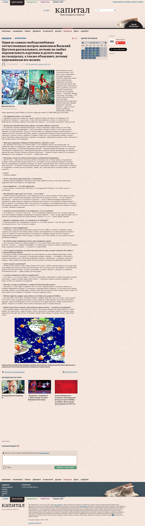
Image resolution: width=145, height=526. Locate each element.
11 (98, 50)
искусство (8, 372)
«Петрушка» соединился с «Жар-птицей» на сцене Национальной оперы (38, 398)
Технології (48, 31)
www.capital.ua (58, 504)
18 (98, 53)
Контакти (134, 2)
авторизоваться (44, 453)
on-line (5, 2)
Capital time (45, 2)
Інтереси (67, 31)
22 (87, 55)
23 (91, 55)
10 (94, 50)
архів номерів (17, 2)
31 (94, 58)
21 (84, 55)
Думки (58, 31)
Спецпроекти (31, 2)
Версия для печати (71, 372)
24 (94, 55)
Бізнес (28, 31)
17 (94, 53)
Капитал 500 (58, 2)
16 (91, 53)
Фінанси (37, 31)
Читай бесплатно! (133, 25)
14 (84, 53)
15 (87, 53)
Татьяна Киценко (12, 64)
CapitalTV (85, 31)
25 (98, 55)
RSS (75, 38)
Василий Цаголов (18, 372)
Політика (6, 31)
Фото (76, 31)
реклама (127, 2)
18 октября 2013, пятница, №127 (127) (40, 64)
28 (84, 58)
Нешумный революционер (12, 395)
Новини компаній (118, 2)
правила (140, 2)
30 (91, 58)
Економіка (18, 31)
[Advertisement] (39, 425)
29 (87, 58)
